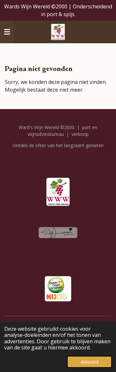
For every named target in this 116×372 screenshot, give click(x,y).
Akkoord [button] (89, 362)
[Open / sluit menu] (7, 32)
